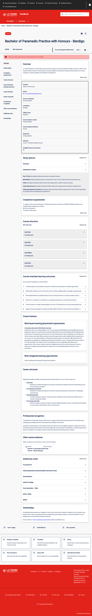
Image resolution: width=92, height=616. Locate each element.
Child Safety (31, 595)
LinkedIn (50, 571)
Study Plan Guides (52, 3)
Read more (83, 77)
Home (3, 25)
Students (32, 3)
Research (41, 3)
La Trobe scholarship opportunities (40, 519)
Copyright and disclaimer (46, 604)
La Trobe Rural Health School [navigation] (33, 93)
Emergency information (14, 595)
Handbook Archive (66, 3)
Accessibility (69, 595)
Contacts (44, 595)
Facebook (33, 571)
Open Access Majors (11, 3)
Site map (56, 595)
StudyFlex (23, 3)
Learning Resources (10, 6)
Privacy (83, 595)
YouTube (43, 571)
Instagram (58, 571)
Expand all (83, 157)
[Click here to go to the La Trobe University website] (10, 15)
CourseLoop (87, 613)
